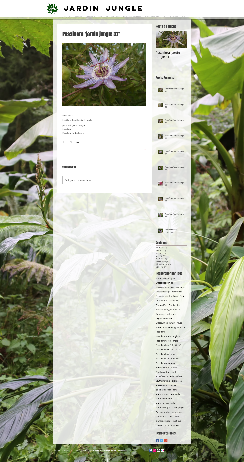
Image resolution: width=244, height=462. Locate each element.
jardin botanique (164, 398)
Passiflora (66, 120)
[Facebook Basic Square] (157, 440)
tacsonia (168, 425)
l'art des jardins (163, 412)
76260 (158, 278)
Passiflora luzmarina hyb (167, 358)
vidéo (175, 425)
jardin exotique (163, 407)
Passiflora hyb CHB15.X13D (168, 345)
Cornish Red (174, 305)
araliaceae (177, 380)
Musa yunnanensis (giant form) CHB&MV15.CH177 (171, 327)
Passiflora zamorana (165, 363)
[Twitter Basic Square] (161, 440)
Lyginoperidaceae (164, 318)
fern (169, 389)
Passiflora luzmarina (165, 354)
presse (159, 425)
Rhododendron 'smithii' (167, 367)
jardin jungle (178, 407)
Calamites (173, 300)
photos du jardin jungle (73, 125)
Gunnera (160, 314)
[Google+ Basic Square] (165, 440)
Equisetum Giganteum (166, 309)
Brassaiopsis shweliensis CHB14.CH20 (171, 296)
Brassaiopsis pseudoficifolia (169, 291)
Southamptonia (163, 380)
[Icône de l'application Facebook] (150, 450)
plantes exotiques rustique (168, 421)
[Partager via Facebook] (63, 142)
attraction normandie (166, 385)
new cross (177, 412)
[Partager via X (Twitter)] (70, 142)
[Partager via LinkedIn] (77, 142)
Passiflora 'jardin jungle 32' (168, 336)
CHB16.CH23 (161, 300)
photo (176, 416)
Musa (179, 322)
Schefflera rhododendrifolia (169, 376)
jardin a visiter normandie (168, 394)
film (175, 389)
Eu (180, 309)
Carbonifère (161, 305)
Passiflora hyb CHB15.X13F (168, 349)
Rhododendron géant (166, 372)
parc (170, 416)
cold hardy (161, 389)
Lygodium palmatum (165, 322)
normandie (161, 416)
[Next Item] (182, 39)
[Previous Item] (160, 39)
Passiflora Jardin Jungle (73, 133)
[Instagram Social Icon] (154, 450)
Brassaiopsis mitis (164, 282)
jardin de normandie (165, 403)
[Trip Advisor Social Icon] (158, 450)
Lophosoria (171, 314)
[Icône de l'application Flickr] (162, 450)
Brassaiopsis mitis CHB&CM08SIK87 (171, 287)
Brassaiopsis (169, 278)
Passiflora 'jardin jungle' (82, 120)
